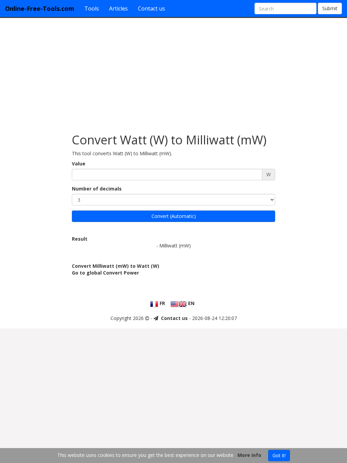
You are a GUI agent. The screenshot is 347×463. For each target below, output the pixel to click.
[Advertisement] (173, 72)
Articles (118, 8)
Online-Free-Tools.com (39, 8)
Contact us (151, 8)
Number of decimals (97, 188)
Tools (91, 8)
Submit (330, 8)
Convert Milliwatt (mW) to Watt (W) (115, 266)
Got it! (279, 455)
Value (78, 163)
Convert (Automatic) (173, 216)
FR (161, 303)
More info (249, 455)
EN (191, 303)
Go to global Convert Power (105, 272)
